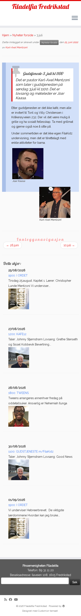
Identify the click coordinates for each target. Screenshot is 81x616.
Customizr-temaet (48, 611)
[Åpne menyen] (75, 18)
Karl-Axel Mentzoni (16, 47)
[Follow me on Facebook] (11, 600)
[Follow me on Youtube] (17, 600)
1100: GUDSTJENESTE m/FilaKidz (31, 451)
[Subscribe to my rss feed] (6, 600)
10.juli (69, 245)
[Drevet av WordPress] (63, 605)
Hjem (5, 35)
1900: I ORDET (18, 275)
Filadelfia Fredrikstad (40, 6)
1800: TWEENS (18, 393)
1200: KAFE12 (17, 334)
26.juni (12, 245)
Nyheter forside (22, 35)
